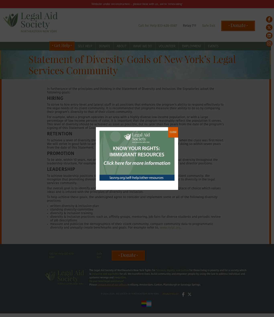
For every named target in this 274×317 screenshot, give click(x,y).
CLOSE (173, 132)
